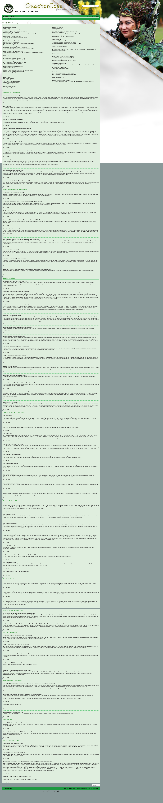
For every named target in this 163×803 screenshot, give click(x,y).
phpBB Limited (86, 231)
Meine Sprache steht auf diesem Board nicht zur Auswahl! (15, 47)
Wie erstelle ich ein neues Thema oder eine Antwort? (14, 57)
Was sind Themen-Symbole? (9, 87)
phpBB (46, 790)
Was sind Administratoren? (57, 27)
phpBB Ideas (69, 754)
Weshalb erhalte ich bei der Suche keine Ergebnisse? (63, 56)
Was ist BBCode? (6, 77)
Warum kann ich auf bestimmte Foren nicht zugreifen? (14, 64)
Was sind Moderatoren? (57, 28)
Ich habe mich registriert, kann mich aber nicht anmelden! (15, 31)
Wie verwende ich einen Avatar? (9, 49)
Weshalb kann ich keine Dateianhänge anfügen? (13, 66)
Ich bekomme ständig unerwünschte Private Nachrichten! (64, 42)
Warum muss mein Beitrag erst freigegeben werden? (14, 71)
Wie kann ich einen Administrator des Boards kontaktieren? (64, 82)
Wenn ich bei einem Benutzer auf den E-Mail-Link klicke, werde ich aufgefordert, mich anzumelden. (23, 52)
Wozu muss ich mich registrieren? (10, 27)
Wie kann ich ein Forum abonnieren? (59, 67)
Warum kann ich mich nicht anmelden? (11, 32)
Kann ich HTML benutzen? (8, 78)
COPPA (79, 130)
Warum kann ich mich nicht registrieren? (11, 29)
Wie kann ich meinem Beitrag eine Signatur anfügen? (14, 59)
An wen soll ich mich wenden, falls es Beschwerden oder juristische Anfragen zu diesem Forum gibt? (72, 81)
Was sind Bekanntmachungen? (9, 83)
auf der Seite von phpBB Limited (46, 746)
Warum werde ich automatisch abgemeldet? (12, 36)
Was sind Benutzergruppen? (58, 29)
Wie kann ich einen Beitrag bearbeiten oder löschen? (14, 58)
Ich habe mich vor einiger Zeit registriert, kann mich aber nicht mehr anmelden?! (19, 33)
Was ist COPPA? (6, 28)
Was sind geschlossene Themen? (10, 86)
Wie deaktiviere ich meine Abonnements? (60, 68)
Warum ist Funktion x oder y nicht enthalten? (61, 80)
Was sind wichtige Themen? (9, 85)
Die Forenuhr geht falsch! (8, 44)
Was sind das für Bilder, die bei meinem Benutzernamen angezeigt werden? (18, 48)
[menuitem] (12, 16)
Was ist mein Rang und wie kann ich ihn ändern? (13, 51)
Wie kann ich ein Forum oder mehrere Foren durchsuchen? (64, 55)
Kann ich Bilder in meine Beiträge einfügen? (12, 81)
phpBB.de (96, 231)
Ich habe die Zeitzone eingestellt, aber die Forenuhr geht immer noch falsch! (18, 46)
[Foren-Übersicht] (9, 8)
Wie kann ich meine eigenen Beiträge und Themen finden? (64, 60)
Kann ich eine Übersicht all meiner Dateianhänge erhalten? (64, 74)
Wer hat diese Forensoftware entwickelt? (60, 78)
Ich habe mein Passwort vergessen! (10, 35)
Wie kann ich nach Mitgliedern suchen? (60, 58)
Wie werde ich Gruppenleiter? (58, 32)
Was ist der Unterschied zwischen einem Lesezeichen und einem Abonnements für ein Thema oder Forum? (74, 64)
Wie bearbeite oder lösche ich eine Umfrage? (12, 63)
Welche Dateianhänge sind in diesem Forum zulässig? (63, 73)
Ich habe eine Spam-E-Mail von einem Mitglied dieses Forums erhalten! (66, 43)
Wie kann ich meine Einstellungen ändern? (12, 42)
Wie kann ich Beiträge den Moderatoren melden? (13, 68)
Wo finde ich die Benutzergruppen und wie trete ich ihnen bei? (64, 31)
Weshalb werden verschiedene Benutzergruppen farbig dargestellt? (66, 33)
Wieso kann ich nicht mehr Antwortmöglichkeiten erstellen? (15, 62)
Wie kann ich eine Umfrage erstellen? (11, 61)
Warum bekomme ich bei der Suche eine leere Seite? (63, 57)
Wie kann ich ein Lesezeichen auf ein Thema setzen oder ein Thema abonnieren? (69, 66)
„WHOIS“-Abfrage (10, 764)
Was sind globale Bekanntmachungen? (11, 82)
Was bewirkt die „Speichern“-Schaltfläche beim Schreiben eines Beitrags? (18, 70)
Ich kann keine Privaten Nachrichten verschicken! (62, 40)
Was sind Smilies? (7, 79)
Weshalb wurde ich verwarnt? (9, 67)
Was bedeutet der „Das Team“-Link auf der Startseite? (63, 36)
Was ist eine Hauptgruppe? (57, 35)
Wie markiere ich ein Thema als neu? (10, 72)
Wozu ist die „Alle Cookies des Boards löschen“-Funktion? (15, 37)
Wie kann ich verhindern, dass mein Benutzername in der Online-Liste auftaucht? (20, 43)
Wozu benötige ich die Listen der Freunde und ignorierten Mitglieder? (66, 47)
